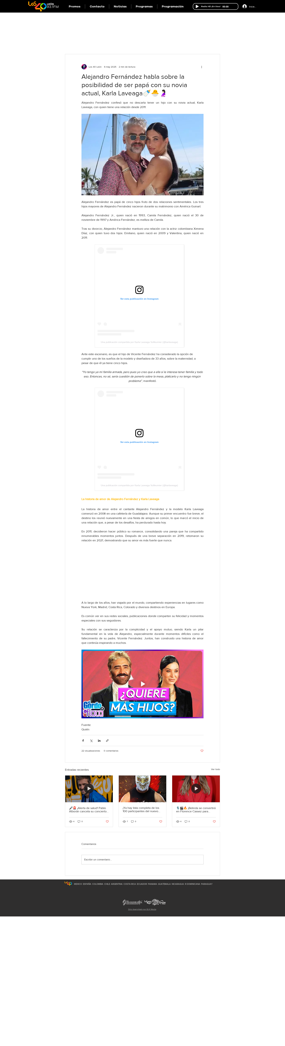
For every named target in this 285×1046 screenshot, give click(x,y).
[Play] (197, 6)
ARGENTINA (117, 884)
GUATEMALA (164, 884)
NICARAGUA (178, 884)
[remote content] (142, 296)
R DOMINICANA (192, 884)
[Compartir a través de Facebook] (83, 740)
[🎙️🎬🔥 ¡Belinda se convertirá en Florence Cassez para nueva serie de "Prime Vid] (196, 788)
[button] (144, 6)
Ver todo (215, 769)
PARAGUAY (206, 884)
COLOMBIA (97, 884)
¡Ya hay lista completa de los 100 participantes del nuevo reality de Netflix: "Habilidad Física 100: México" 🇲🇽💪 (141, 809)
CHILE (107, 884)
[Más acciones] (202, 67)
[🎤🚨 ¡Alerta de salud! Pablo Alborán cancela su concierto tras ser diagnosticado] (89, 788)
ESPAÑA (87, 884)
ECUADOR (142, 884)
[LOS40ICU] (68, 883)
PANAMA (152, 884)
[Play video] (142, 684)
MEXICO (78, 884)
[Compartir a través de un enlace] (107, 740)
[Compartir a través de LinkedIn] (99, 740)
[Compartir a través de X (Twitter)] (91, 740)
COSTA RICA (130, 884)
